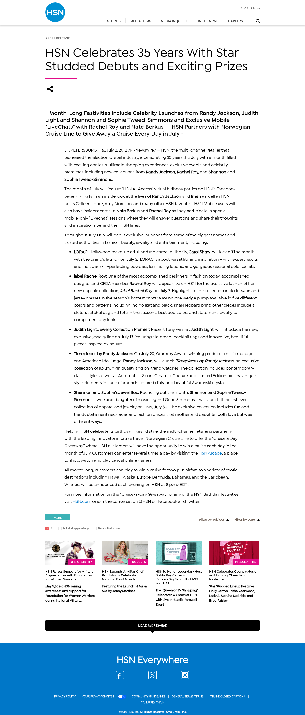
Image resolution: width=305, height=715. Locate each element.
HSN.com (82, 501)
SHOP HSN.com (250, 8)
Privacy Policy (65, 696)
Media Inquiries (174, 21)
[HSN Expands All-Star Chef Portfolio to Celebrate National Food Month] (125, 553)
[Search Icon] (258, 21)
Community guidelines (149, 696)
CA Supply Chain (152, 702)
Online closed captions (227, 696)
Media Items (140, 21)
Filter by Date (244, 519)
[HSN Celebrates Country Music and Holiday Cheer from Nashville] (234, 553)
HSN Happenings (74, 529)
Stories (114, 21)
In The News (208, 21)
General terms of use (188, 696)
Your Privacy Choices (98, 696)
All (52, 528)
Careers (235, 21)
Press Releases (106, 529)
